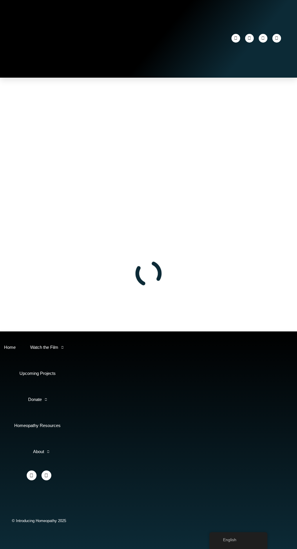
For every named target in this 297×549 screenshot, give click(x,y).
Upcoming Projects (37, 373)
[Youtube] (276, 38)
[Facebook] (235, 38)
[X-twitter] (263, 38)
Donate (35, 399)
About (38, 451)
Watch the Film (44, 347)
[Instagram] (249, 38)
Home (10, 347)
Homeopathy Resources (37, 425)
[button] (186, 38)
